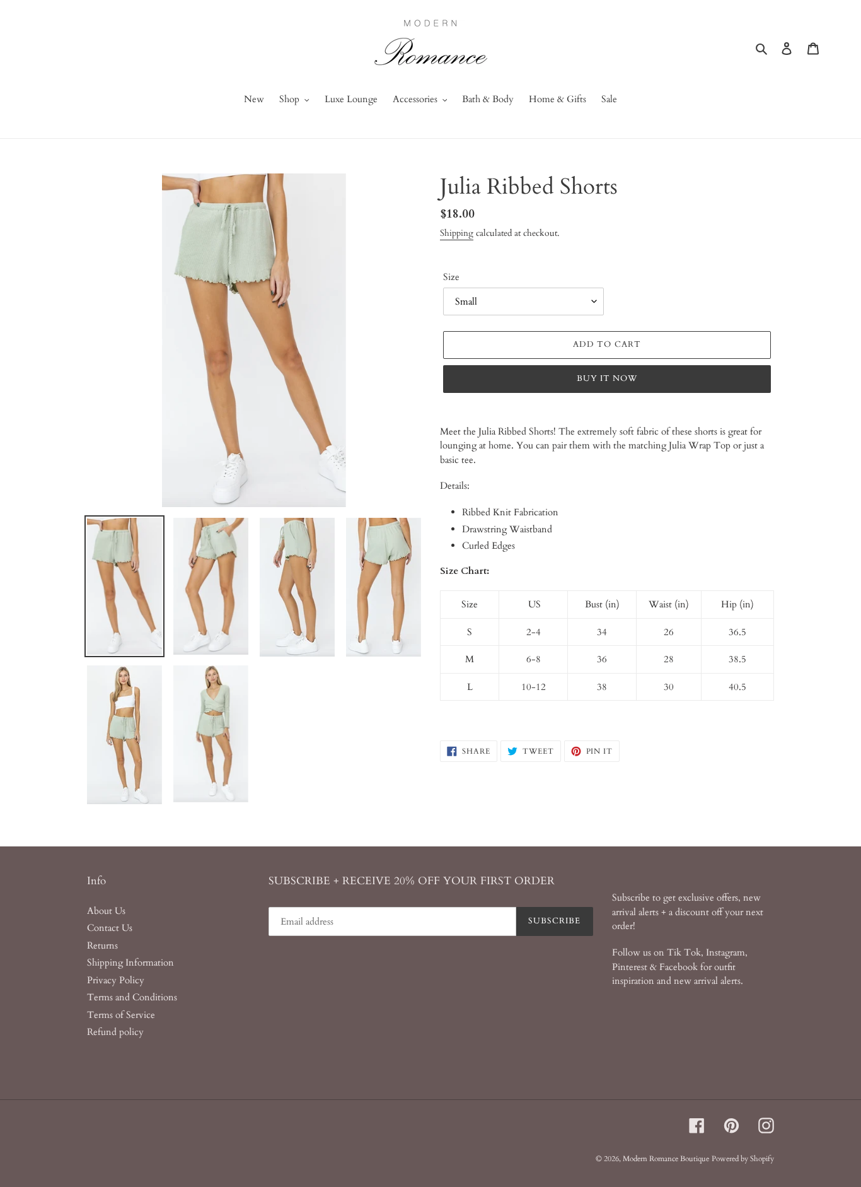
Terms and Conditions (132, 997)
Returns (102, 945)
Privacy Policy (115, 980)
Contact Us (109, 927)
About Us (106, 910)
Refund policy (115, 1032)
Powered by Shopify (743, 1159)
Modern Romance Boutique (666, 1159)
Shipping (456, 233)
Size (451, 277)
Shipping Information (130, 962)
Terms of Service (121, 1015)
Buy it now (607, 378)
